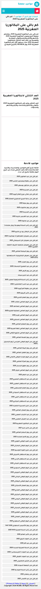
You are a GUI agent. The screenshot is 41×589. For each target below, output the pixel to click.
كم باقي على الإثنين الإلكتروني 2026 (26, 561)
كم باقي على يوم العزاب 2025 (28, 262)
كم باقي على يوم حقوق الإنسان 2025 (25, 366)
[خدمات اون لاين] (37, 11)
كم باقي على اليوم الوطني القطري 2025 (24, 512)
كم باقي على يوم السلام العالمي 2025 (25, 432)
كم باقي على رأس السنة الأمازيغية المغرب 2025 (21, 280)
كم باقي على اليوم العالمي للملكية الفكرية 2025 (21, 311)
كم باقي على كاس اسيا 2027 (28, 428)
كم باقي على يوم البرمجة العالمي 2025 (25, 251)
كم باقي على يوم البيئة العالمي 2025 (25, 348)
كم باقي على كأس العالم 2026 (27, 534)
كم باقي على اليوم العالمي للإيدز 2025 (25, 315)
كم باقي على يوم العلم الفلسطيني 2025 (24, 388)
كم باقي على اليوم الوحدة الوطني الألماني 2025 (22, 357)
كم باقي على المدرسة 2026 (28, 212)
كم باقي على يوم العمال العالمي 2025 (25, 410)
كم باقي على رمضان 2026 (29, 574)
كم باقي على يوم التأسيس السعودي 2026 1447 (21, 525)
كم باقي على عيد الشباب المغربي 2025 (24, 415)
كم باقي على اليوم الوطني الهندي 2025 (24, 490)
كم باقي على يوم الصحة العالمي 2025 (25, 337)
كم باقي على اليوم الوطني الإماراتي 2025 (24, 446)
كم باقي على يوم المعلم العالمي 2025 (25, 324)
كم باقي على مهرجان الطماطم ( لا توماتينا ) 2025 (21, 236)
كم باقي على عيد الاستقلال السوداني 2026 (23, 392)
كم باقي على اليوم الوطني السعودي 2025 (24, 521)
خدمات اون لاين (31, 17)
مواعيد (18, 17)
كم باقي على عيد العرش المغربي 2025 (25, 419)
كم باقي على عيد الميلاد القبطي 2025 (25, 556)
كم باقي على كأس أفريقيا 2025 (27, 293)
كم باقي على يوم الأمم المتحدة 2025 (25, 437)
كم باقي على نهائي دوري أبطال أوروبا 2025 (23, 194)
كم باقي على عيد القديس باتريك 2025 (25, 216)
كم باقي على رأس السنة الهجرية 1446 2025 (23, 530)
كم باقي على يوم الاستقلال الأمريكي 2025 (24, 454)
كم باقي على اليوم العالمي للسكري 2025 (24, 319)
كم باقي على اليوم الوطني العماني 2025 (24, 517)
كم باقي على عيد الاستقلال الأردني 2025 (24, 459)
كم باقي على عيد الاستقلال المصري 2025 (24, 379)
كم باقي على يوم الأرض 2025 (28, 271)
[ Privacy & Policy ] (13, 584)
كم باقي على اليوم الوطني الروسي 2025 (24, 499)
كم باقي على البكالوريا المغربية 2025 (25, 423)
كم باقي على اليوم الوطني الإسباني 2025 (24, 508)
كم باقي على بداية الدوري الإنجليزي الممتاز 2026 (21, 199)
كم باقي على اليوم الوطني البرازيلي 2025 (24, 494)
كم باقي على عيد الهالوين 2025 (27, 176)
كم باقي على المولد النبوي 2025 (27, 539)
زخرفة (24, 584)
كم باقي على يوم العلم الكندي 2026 (26, 297)
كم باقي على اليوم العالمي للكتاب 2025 (24, 302)
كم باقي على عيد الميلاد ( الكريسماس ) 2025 (22, 552)
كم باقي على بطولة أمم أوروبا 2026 (26, 288)
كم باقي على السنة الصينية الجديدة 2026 (24, 548)
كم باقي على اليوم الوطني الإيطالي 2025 (24, 481)
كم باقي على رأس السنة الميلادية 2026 (24, 570)
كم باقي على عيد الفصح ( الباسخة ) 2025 (24, 266)
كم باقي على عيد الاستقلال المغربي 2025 (24, 383)
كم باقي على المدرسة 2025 (29, 190)
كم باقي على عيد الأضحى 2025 (27, 579)
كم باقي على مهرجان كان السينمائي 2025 (24, 240)
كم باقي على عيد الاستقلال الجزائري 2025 (24, 401)
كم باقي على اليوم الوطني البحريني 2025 (24, 503)
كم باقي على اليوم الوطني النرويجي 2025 (24, 472)
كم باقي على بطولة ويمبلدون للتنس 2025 (23, 181)
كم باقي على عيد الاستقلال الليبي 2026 (24, 397)
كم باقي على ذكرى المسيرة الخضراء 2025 (23, 406)
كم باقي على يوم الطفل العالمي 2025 (25, 352)
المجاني (31, 584)
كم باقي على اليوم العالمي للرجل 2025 (25, 370)
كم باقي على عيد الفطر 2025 (28, 375)
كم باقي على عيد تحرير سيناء (28, 275)
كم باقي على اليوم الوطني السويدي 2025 (24, 468)
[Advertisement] (20, 70)
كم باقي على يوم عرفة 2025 (28, 203)
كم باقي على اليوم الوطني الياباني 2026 (24, 477)
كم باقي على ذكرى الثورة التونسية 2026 (24, 450)
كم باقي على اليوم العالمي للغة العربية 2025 (22, 328)
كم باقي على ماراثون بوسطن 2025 (26, 185)
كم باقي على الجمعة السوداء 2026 (26, 565)
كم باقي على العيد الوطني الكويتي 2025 (24, 441)
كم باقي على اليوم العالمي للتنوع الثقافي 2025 (22, 333)
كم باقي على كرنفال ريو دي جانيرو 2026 (24, 231)
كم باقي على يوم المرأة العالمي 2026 (25, 361)
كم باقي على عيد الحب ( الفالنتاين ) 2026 (24, 284)
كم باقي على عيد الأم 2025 (29, 543)
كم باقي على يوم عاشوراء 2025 (27, 207)
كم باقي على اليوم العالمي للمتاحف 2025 (24, 306)
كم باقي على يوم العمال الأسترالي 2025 (24, 485)
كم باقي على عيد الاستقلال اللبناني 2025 (24, 463)
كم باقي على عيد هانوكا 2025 (28, 221)
